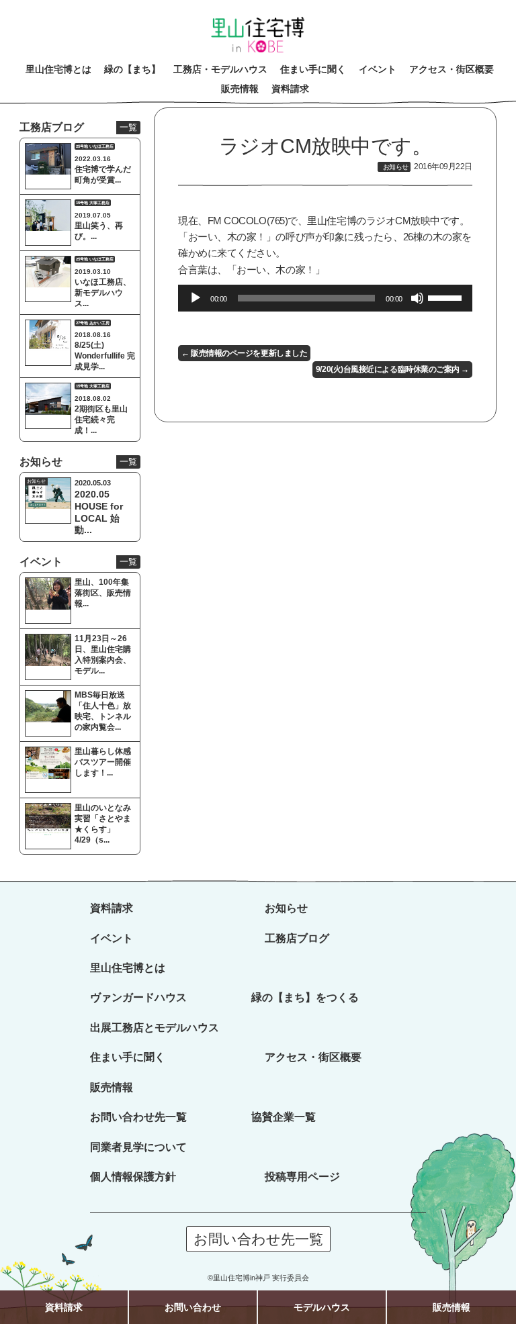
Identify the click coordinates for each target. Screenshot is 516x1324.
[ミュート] (417, 298)
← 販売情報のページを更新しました (244, 353)
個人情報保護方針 (133, 1176)
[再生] (195, 298)
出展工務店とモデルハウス (154, 1027)
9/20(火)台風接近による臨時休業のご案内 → (392, 369)
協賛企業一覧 (283, 1116)
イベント (111, 938)
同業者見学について (138, 1147)
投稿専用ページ (302, 1176)
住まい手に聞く (127, 1057)
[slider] (447, 297)
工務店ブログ (297, 938)
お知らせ (286, 908)
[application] (325, 298)
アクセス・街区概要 (313, 1057)
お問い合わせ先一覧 (138, 1116)
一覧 (128, 127)
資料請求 (111, 908)
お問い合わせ (193, 1307)
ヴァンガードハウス (138, 997)
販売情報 (111, 1087)
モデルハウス (322, 1307)
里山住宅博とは (127, 967)
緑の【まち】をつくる (305, 997)
